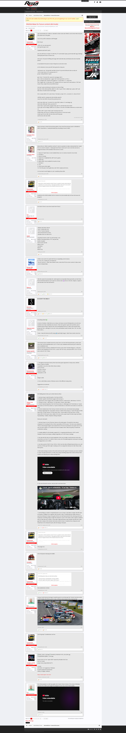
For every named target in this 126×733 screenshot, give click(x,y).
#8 (81, 291)
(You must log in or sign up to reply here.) (75, 718)
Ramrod (29, 287)
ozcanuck (29, 562)
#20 (81, 712)
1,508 (35, 313)
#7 (81, 271)
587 (35, 376)
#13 (81, 525)
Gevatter (29, 307)
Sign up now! (92, 17)
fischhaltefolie (30, 371)
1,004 (35, 611)
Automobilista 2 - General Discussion (38, 26)
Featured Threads (39, 11)
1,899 (35, 221)
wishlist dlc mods (32, 28)
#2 (81, 139)
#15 (81, 566)
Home (28, 8)
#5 (81, 219)
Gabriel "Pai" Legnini (30, 403)
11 (35, 292)
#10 (81, 335)
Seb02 (28, 236)
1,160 (35, 409)
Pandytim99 (51, 26)
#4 (81, 199)
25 (35, 332)
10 (44, 30)
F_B (27, 605)
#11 (81, 355)
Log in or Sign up (85, 0)
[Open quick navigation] (82, 15)
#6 (81, 251)
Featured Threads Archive (30, 11)
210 (35, 566)
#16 (81, 590)
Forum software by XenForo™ (34, 731)
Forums (34, 8)
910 (35, 356)
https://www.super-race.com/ (44, 674)
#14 (81, 549)
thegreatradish (30, 328)
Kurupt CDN (30, 267)
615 (35, 240)
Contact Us (91, 729)
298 (35, 273)
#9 (81, 311)
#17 (81, 627)
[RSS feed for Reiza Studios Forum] (100, 729)
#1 (81, 119)
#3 (81, 173)
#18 (81, 647)
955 (35, 668)
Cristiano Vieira (30, 135)
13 (35, 139)
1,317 (35, 47)
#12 (81, 386)
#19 (81, 677)
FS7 (27, 215)
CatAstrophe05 (30, 351)
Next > (47, 30)
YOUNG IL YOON (31, 663)
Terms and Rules (98, 731)
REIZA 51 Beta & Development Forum (92, 27)
